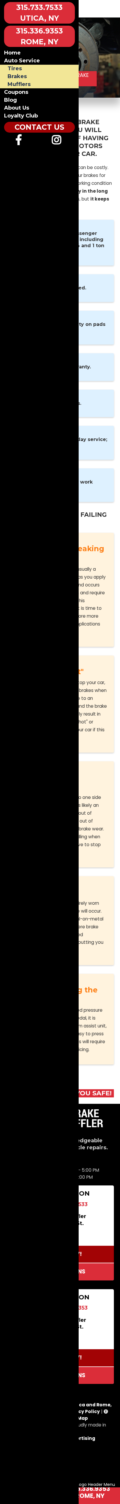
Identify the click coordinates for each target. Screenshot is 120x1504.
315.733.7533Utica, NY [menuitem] (39, 12)
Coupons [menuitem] (16, 92)
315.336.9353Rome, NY (90, 1492)
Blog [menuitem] (10, 100)
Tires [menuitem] (15, 68)
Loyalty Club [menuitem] (21, 116)
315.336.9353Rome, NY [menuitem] (39, 36)
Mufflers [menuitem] (19, 84)
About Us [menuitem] (16, 108)
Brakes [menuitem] (17, 76)
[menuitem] (19, 142)
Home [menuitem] (12, 53)
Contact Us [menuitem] (39, 127)
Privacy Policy (83, 1411)
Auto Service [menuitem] (22, 60)
